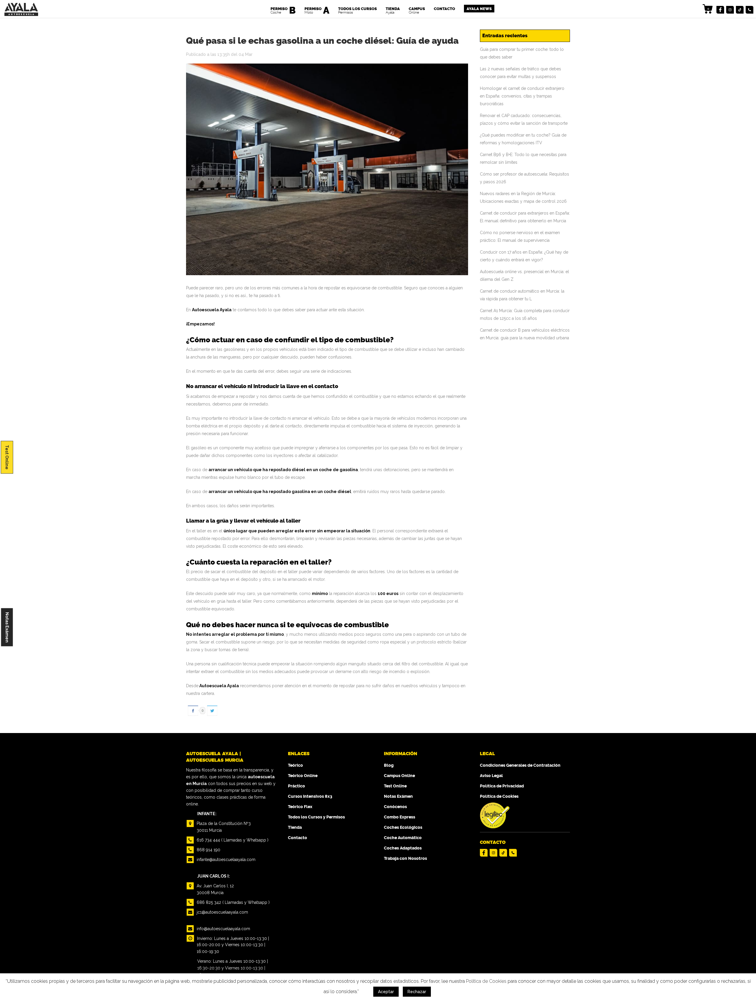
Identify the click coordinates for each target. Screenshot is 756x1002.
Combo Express (399, 817)
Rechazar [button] (417, 991)
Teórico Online (302, 775)
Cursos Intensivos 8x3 (310, 796)
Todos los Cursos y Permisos (316, 817)
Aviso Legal (491, 775)
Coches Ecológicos (403, 827)
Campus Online (399, 775)
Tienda (295, 827)
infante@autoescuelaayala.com (225, 859)
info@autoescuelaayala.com (222, 928)
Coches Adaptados (403, 848)
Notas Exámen (7, 627)
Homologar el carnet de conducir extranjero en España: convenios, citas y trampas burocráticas (522, 96)
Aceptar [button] (386, 991)
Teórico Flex (300, 806)
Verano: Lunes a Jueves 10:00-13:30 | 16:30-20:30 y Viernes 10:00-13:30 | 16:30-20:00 (232, 968)
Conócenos (395, 806)
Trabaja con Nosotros (405, 858)
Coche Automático (403, 837)
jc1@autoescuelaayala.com (221, 912)
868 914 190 (207, 849)
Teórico (295, 765)
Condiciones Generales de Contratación (520, 765)
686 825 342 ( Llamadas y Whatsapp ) (232, 902)
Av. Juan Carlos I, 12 (214, 889)
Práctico (296, 786)
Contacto (297, 837)
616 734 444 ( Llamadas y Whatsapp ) (231, 840)
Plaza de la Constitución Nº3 (223, 827)
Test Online (7, 457)
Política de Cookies (499, 796)
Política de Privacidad (502, 786)
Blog (389, 765)
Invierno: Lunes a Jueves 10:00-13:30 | (232, 938)
